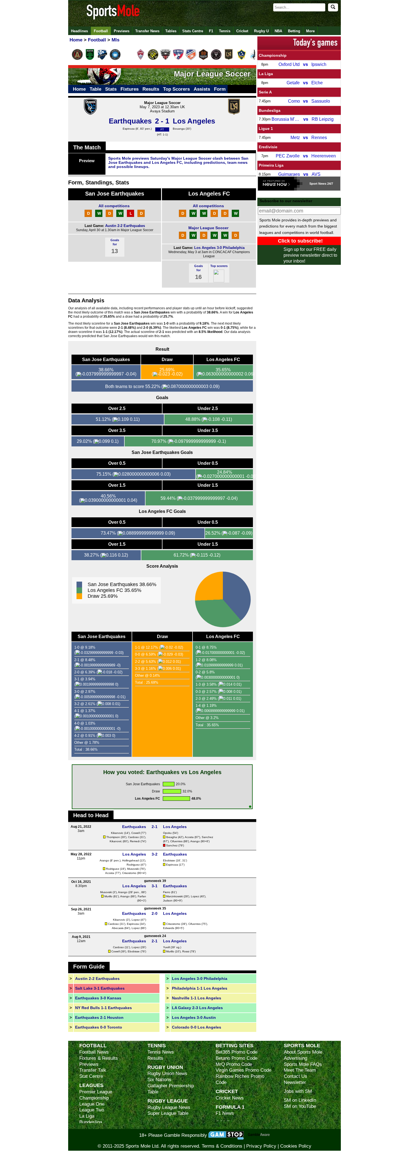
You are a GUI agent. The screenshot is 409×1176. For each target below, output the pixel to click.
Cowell (135, 832)
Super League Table (167, 1113)
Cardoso (133, 837)
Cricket (242, 31)
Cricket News (230, 1098)
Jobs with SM (298, 1091)
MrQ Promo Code (234, 1064)
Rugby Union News (167, 1073)
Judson (168, 900)
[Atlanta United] (77, 59)
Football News (94, 1052)
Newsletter (295, 1082)
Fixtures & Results (98, 1058)
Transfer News (147, 31)
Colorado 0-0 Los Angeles (196, 1027)
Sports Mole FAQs (303, 1064)
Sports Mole (302, 1045)
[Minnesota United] (254, 59)
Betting (294, 31)
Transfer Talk (92, 1070)
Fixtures (129, 89)
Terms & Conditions (222, 1146)
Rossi (185, 951)
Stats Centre (192, 31)
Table (95, 89)
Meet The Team (300, 1070)
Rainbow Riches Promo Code (240, 1079)
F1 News (225, 1113)
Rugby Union (165, 1067)
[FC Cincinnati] (190, 59)
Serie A (265, 92)
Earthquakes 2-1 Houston (99, 1017)
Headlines (79, 31)
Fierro (166, 892)
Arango (195, 841)
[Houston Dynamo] (203, 59)
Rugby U (261, 31)
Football (101, 31)
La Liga (266, 73)
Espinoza (129, 128)
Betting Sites (234, 1045)
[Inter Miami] (216, 59)
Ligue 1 (266, 128)
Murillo (108, 896)
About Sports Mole (303, 1052)
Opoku (167, 832)
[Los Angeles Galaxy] (241, 59)
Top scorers (219, 266)
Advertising (295, 1058)
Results (150, 89)
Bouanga (179, 128)
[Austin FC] (89, 59)
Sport (313, 183)
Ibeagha (171, 837)
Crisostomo (129, 872)
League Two (91, 1110)
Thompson (113, 837)
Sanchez (207, 837)
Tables (170, 31)
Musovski (133, 868)
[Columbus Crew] (153, 59)
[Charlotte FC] (115, 59)
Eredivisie (268, 147)
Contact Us (295, 1076)
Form (220, 89)
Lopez (195, 896)
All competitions (114, 206)
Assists (202, 89)
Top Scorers (176, 89)
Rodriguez (133, 864)
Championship (273, 55)
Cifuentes (176, 841)
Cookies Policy (295, 1146)
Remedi (135, 841)
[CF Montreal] (102, 59)
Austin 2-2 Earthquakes (125, 226)
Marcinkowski (174, 896)
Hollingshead (130, 860)
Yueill (166, 947)
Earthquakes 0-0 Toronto (98, 1027)
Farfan (142, 896)
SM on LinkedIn (300, 1100)
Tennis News (160, 1052)
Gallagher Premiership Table (170, 1089)
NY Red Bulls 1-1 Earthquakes (103, 1007)
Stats (111, 89)
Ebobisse (169, 860)
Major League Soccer (208, 228)
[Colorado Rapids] (140, 59)
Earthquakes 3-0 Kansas (98, 998)
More (310, 31)
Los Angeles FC (209, 194)
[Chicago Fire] (127, 59)
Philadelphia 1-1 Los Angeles (199, 988)
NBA (278, 31)
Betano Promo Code (236, 1058)
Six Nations (159, 1079)
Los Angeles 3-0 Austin (194, 1017)
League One (91, 1104)
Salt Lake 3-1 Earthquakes (100, 988)
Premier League (95, 1092)
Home (79, 89)
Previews (121, 31)
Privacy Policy (261, 1146)
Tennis (224, 31)
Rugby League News (168, 1107)
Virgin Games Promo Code (243, 1070)
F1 (211, 31)
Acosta (189, 837)
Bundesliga (269, 110)
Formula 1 (230, 1107)
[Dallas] (178, 59)
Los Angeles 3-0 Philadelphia (219, 248)
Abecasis (118, 928)
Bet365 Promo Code (236, 1052)
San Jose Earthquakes (114, 194)
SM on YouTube (300, 1106)
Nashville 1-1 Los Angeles (196, 998)
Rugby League (167, 1101)
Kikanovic (117, 832)
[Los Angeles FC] (228, 59)
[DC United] (165, 59)
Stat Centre (91, 1076)
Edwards (168, 928)
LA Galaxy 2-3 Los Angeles (197, 1007)
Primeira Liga (271, 165)
